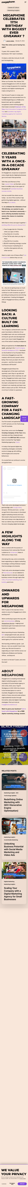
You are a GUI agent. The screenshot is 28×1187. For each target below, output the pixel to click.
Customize (4, 1183)
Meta (20, 507)
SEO (3, 635)
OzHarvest (13, 552)
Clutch (17, 442)
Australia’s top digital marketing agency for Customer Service (12, 114)
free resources (7, 572)
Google (15, 507)
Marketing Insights (13, 10)
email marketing (13, 580)
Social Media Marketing (11, 840)
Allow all (22, 1183)
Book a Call (24, 419)
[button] (25, 2)
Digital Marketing (9, 881)
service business (9, 621)
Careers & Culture (13, 7)
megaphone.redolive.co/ (9, 704)
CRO (3, 580)
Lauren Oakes (10, 41)
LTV (6, 580)
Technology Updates (10, 795)
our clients (12, 202)
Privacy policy (22, 1178)
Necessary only (12, 1184)
